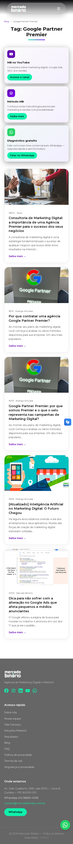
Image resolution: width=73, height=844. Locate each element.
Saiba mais (17, 116)
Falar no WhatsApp (22, 155)
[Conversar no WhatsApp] (65, 825)
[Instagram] (13, 691)
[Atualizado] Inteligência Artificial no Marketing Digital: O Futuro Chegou (36, 508)
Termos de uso (13, 760)
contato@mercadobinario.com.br (24, 803)
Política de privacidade (18, 754)
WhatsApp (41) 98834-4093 (21, 797)
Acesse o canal (19, 77)
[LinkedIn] (20, 691)
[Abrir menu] (58, 8)
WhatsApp (16, 812)
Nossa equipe (12, 718)
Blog (6, 21)
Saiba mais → (17, 256)
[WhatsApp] (35, 691)
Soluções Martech (15, 730)
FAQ (7, 748)
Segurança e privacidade (19, 767)
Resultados (11, 736)
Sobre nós (10, 712)
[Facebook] (6, 691)
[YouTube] (28, 691)
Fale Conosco (12, 724)
